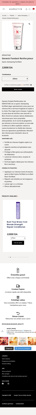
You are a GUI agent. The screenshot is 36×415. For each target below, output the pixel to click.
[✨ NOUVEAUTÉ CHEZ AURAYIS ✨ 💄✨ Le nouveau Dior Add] (23, 341)
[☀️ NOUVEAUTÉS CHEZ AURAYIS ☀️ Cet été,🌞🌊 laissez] (32, 341)
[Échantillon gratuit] (18, 270)
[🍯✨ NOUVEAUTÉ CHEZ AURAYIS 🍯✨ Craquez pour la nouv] (13, 341)
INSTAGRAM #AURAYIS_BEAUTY (13, 324)
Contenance (6, 74)
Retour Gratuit (18, 316)
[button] (3, 9)
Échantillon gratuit (18, 275)
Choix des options (18, 242)
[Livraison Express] (18, 286)
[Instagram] (8, 383)
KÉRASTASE (6, 55)
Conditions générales (7, 404)
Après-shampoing (22, 15)
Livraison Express (18, 289)
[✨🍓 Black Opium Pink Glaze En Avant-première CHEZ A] (4, 341)
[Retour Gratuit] (18, 313)
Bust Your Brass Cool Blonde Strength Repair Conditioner (17, 224)
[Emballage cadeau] (18, 297)
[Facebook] (3, 383)
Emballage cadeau (18, 300)
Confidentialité (20, 404)
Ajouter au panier (18, 89)
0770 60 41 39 (7, 387)
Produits (12, 15)
